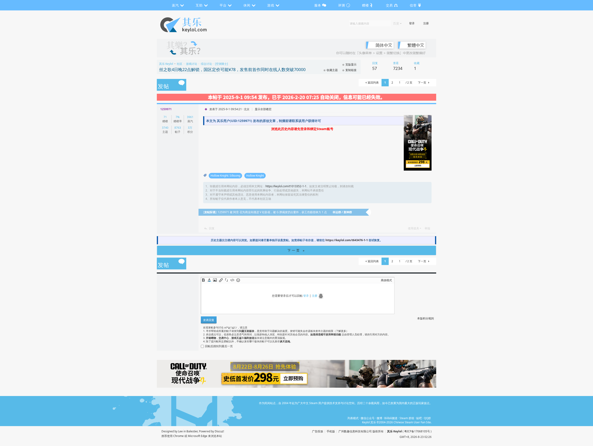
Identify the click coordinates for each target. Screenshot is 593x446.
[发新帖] (171, 85)
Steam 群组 (407, 418)
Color (209, 280)
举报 (427, 228)
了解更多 (341, 331)
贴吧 (419, 418)
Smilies (238, 280)
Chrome (178, 436)
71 (165, 117)
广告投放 (317, 431)
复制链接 (350, 70)
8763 (177, 128)
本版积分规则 (425, 318)
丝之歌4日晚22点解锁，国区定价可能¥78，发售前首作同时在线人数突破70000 (232, 69)
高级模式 (386, 280)
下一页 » (296, 250)
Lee (180, 431)
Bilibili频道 (390, 418)
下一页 (422, 82)
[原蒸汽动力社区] (193, 24)
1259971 (166, 109)
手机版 (331, 431)
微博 (379, 418)
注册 (426, 23)
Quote (226, 280)
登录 (412, 23)
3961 (190, 117)
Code (232, 280)
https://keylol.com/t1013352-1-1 (285, 186)
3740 (165, 128)
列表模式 (353, 418)
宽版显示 (350, 64)
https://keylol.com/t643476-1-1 (346, 240)
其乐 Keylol (166, 64)
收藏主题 (332, 70)
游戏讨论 (191, 64)
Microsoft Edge (197, 436)
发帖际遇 (209, 212)
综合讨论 (206, 64)
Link (220, 280)
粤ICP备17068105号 (417, 431)
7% (178, 117)
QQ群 (427, 418)
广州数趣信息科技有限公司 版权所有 (361, 431)
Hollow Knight (255, 176)
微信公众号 (368, 418)
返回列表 (373, 82)
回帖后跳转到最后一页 (219, 346)
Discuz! (219, 431)
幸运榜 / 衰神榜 (342, 212)
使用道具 (413, 228)
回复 (211, 228)
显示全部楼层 (263, 109)
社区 (179, 64)
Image (215, 280)
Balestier (192, 431)
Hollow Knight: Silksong (225, 176)
